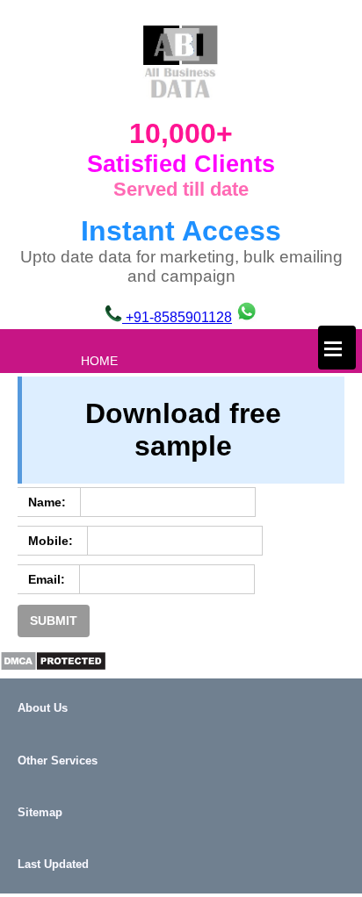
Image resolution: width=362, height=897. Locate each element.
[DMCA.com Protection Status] (53, 666)
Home (99, 361)
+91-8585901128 (177, 317)
